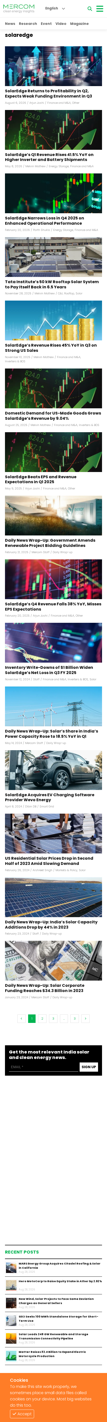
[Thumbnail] (11, 1268)
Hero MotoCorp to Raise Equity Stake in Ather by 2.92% (60, 1281)
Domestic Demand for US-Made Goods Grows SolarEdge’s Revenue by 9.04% (53, 416)
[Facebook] (53, 66)
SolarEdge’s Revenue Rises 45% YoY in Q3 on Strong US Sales (51, 348)
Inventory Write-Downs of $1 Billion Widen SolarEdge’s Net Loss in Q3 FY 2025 (49, 670)
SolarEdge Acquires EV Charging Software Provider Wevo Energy (49, 797)
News (10, 23)
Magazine (79, 23)
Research (28, 23)
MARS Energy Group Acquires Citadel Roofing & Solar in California (60, 1266)
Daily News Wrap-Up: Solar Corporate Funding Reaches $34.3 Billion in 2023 (44, 988)
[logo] (18, 8)
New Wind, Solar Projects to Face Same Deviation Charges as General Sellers (56, 1301)
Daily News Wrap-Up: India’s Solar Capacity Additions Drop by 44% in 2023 (51, 925)
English (51, 8)
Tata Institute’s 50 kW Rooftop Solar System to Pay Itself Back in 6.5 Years (52, 284)
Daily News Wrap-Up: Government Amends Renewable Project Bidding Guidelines (50, 543)
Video (60, 23)
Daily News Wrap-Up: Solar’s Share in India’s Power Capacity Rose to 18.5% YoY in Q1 (51, 734)
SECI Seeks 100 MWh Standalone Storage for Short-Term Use (58, 1319)
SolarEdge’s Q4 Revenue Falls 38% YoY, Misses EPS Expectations (53, 607)
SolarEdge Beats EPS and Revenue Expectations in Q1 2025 (40, 479)
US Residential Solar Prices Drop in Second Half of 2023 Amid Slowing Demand (49, 861)
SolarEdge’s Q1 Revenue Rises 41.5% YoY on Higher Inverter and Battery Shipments (49, 157)
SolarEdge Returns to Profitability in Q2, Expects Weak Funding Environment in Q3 (48, 94)
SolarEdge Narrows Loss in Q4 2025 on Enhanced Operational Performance (44, 221)
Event (46, 23)
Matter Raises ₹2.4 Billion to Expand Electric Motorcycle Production (52, 1354)
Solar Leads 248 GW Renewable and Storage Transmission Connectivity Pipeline (53, 1336)
